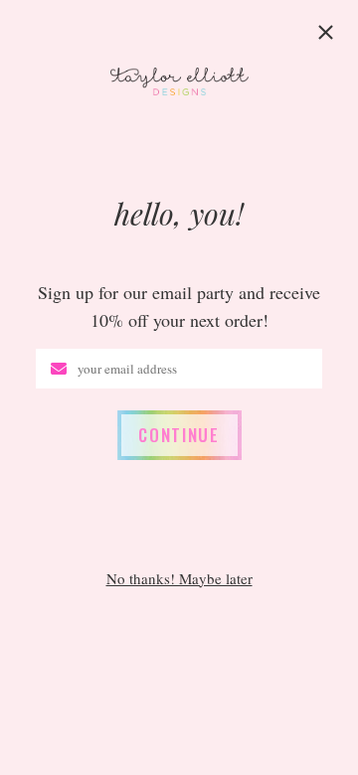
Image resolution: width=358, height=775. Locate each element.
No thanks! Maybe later (179, 578)
